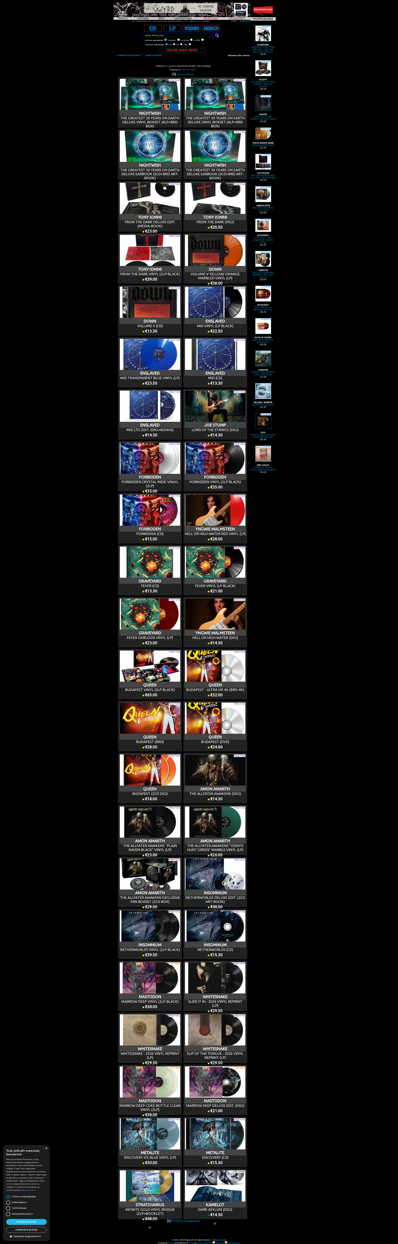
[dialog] (26, 1193)
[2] (178, 74)
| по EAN (196, 40)
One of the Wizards (204, 1243)
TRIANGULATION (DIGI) (263, 137)
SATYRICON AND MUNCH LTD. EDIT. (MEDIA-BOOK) (263, 166)
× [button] (46, 1148)
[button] (26, 1236)
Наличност (186, 70)
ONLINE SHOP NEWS (182, 50)
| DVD (185, 45)
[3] (180, 74)
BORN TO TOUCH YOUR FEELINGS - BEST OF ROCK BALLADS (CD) (263, 39)
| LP (177, 45)
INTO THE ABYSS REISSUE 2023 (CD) (263, 298)
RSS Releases (233, 1243)
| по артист (172, 40)
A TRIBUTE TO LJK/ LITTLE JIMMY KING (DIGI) (263, 458)
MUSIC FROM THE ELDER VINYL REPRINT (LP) (263, 426)
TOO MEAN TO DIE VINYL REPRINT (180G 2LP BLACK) (263, 74)
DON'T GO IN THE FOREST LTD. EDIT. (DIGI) (263, 108)
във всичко (158, 40)
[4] (183, 74)
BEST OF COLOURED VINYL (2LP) (263, 199)
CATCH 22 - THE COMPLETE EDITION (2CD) (263, 231)
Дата (194, 70)
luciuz (170, 1243)
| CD (170, 45)
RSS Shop (219, 1243)
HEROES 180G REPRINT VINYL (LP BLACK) (263, 363)
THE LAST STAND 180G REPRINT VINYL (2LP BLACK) (263, 264)
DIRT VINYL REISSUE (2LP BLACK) (263, 331)
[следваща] (189, 74)
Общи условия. (29, 1190)
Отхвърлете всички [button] (26, 1229)
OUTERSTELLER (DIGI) (263, 395)
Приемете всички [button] (26, 1222)
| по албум (185, 40)
